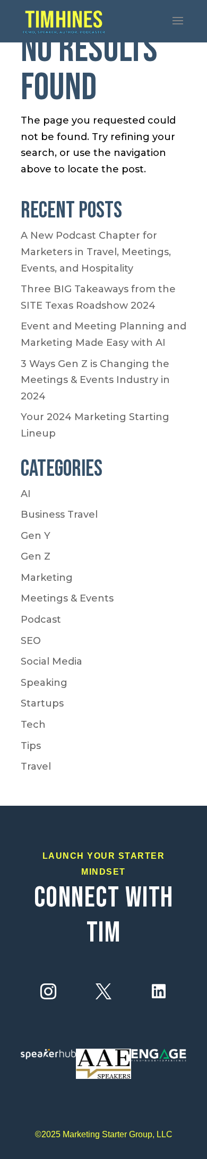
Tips (31, 746)
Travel (36, 766)
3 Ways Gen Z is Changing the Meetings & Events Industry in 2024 (95, 380)
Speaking (44, 683)
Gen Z (35, 556)
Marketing (47, 577)
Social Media (51, 661)
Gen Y (35, 536)
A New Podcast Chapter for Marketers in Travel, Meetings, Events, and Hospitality (96, 252)
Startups (42, 703)
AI (26, 494)
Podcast (41, 619)
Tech (33, 724)
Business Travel (59, 514)
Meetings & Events (67, 598)
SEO (31, 641)
